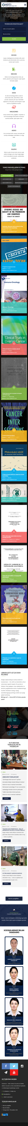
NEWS (4, 772)
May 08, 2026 (6, 774)
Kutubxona (14, 774)
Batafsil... (6, 798)
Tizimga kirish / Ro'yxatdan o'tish (10, 1110)
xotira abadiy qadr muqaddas (12, 873)
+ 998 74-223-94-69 (7, 1097)
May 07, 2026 (6, 826)
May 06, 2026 (6, 870)
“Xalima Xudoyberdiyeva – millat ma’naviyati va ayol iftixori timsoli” (14, 829)
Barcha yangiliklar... (14, 898)
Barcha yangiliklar (7, 1105)
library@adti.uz (6, 1094)
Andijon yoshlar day (11, 777)
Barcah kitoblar (6, 1107)
